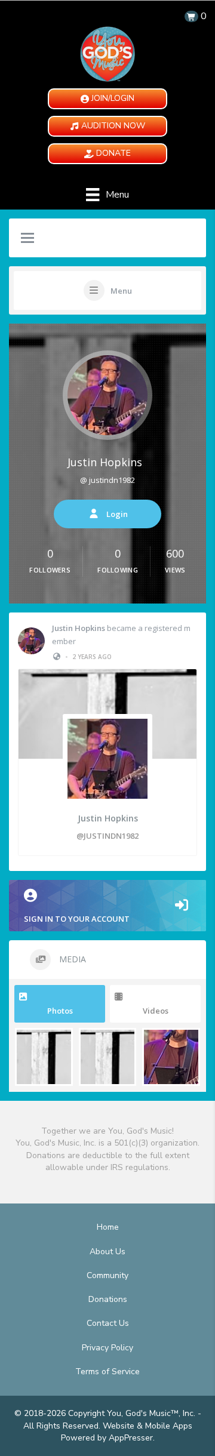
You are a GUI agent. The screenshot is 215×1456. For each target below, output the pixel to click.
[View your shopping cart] (191, 16)
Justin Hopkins (104, 462)
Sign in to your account (77, 918)
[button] (107, 98)
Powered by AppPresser (107, 1437)
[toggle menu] (27, 239)
